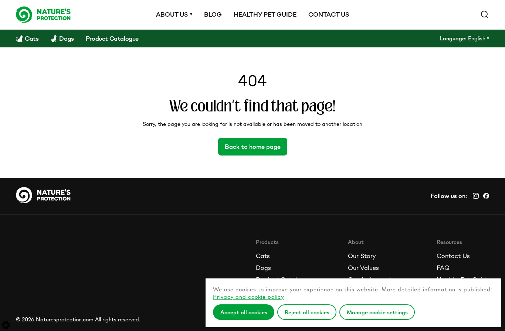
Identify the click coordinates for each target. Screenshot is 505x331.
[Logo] (43, 14)
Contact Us (453, 256)
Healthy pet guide (265, 14)
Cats (263, 256)
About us (172, 14)
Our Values (363, 268)
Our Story (362, 256)
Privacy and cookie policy (248, 296)
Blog (213, 14)
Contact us (328, 14)
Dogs (263, 268)
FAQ (443, 268)
